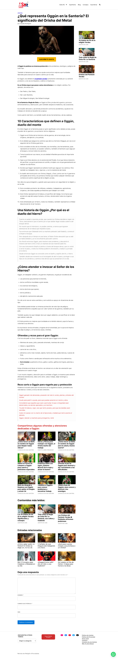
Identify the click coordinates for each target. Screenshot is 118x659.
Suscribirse (93, 4)
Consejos (85, 4)
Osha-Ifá (62, 4)
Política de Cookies (87, 635)
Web (19, 612)
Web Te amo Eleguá (88, 643)
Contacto (84, 640)
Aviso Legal (85, 638)
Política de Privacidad (88, 637)
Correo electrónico (25, 603)
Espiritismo (72, 4)
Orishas (20, 13)
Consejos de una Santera (89, 642)
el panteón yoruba (41, 79)
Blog (79, 4)
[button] (113, 654)
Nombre (21, 595)
